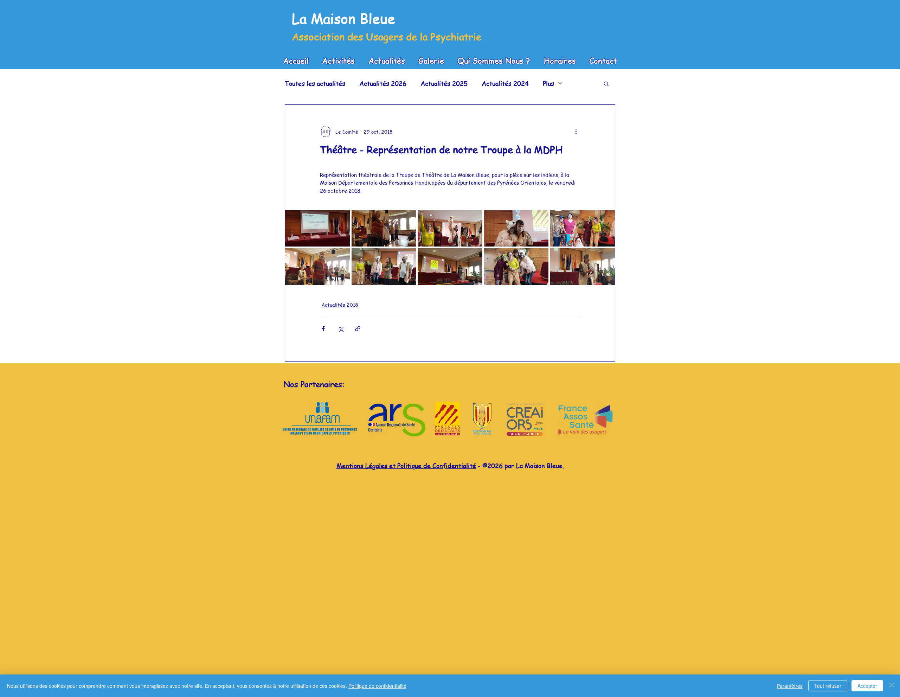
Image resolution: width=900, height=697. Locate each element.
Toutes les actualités (315, 83)
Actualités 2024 (505, 83)
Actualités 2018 (339, 304)
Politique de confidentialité (377, 685)
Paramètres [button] (790, 685)
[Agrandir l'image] (317, 228)
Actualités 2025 (444, 83)
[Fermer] (891, 685)
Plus (548, 83)
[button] (606, 83)
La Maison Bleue (343, 18)
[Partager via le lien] (357, 328)
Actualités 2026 (382, 83)
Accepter (867, 685)
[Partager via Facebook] (323, 328)
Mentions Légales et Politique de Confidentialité (406, 465)
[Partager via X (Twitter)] (340, 328)
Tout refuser (827, 685)
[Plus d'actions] (576, 131)
